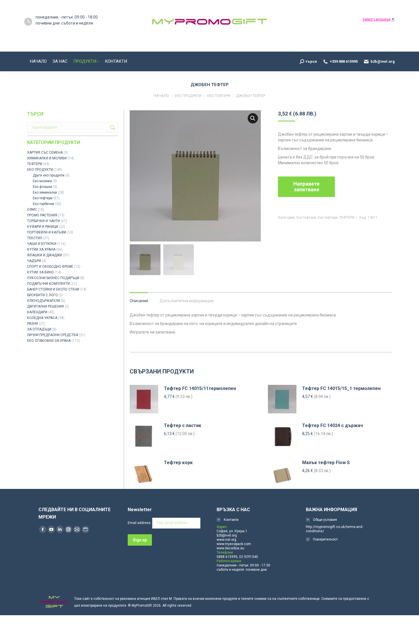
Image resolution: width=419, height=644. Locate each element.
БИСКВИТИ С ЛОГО (42, 295)
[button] (253, 118)
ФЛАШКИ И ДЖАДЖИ (44, 255)
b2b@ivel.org (383, 61)
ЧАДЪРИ (34, 261)
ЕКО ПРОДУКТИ (40, 170)
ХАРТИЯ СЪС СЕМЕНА (45, 153)
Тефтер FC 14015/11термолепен (200, 388)
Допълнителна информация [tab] (186, 300)
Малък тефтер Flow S (326, 462)
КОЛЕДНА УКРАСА (42, 318)
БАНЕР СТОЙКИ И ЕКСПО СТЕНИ (53, 289)
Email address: (140, 523)
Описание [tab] (139, 300)
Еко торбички (43, 204)
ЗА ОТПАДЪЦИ (39, 329)
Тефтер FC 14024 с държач (332, 425)
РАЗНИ (32, 324)
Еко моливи (42, 181)
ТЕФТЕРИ (346, 218)
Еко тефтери (306, 218)
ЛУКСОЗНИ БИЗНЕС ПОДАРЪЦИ (53, 278)
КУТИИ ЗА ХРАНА (41, 249)
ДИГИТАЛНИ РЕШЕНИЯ (45, 306)
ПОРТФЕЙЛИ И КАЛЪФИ (46, 232)
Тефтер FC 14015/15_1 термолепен (341, 388)
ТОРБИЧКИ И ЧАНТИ (43, 221)
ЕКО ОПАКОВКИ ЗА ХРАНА (49, 341)
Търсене (112, 127)
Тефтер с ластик (182, 425)
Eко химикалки (45, 192)
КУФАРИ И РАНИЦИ (42, 227)
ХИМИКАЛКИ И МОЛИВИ (47, 158)
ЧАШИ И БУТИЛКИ (41, 244)
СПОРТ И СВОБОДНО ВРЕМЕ (50, 267)
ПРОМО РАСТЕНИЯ (42, 215)
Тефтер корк (178, 462)
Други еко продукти (48, 175)
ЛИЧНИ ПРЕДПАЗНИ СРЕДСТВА (52, 335)
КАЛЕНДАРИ (37, 312)
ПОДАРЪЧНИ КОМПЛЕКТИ (48, 284)
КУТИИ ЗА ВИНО (40, 272)
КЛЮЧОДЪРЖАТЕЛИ (43, 301)
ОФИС (32, 210)
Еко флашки (42, 187)
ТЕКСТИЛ (34, 238)
